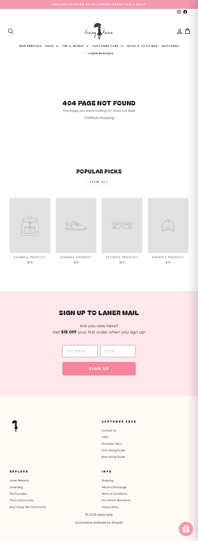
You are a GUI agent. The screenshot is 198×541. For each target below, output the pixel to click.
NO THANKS (147, 325)
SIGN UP (147, 300)
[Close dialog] (190, 210)
